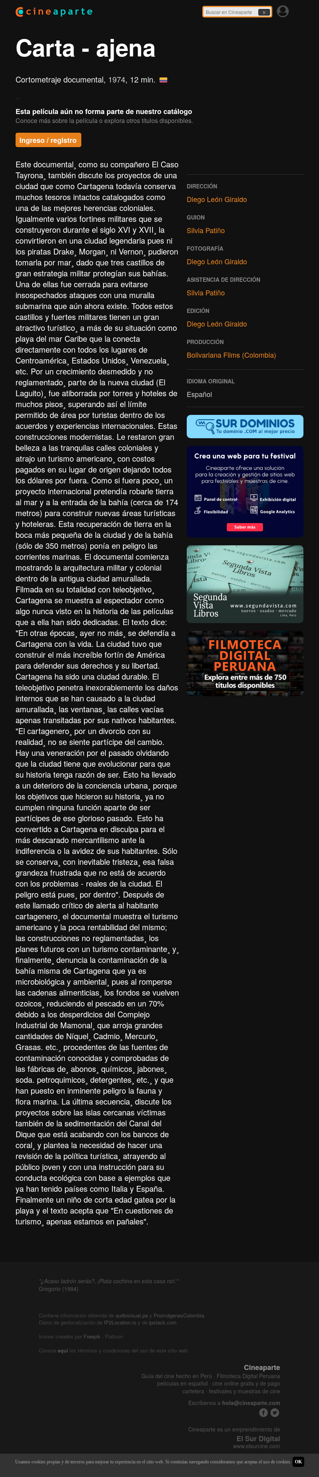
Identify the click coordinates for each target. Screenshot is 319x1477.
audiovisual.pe (132, 1315)
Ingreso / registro (48, 140)
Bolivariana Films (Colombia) (231, 354)
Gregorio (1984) (59, 1289)
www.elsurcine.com (256, 1446)
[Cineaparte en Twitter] (275, 1412)
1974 (116, 79)
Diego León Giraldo (217, 199)
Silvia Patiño (206, 230)
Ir (264, 12)
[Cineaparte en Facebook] (263, 1412)
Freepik (92, 1336)
